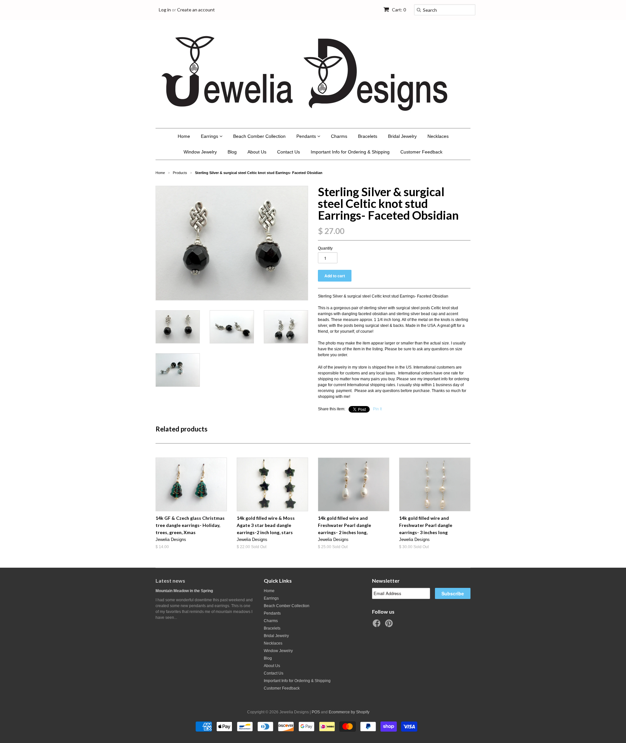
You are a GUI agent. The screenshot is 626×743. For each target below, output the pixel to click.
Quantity (325, 248)
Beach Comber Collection (259, 136)
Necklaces (438, 136)
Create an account (196, 9)
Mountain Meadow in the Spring (184, 591)
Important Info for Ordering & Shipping (350, 151)
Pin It (377, 409)
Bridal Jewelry (402, 136)
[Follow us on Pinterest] (390, 625)
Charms (339, 136)
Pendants (306, 136)
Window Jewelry (200, 151)
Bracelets (367, 136)
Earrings (210, 136)
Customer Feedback (421, 151)
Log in (165, 9)
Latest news (170, 580)
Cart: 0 (398, 9)
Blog (232, 151)
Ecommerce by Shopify (349, 712)
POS (316, 712)
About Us (256, 151)
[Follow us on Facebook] (377, 625)
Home (184, 136)
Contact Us (288, 151)
